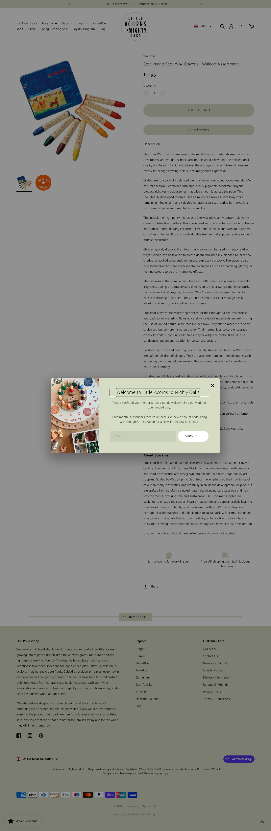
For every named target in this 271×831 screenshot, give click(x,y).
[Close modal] (212, 385)
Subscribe (193, 436)
